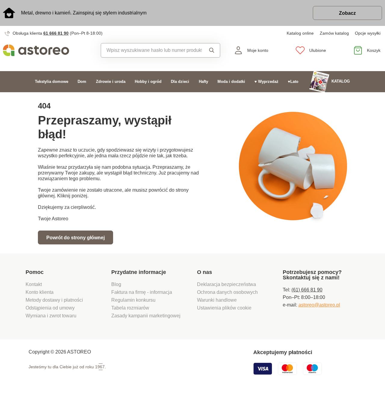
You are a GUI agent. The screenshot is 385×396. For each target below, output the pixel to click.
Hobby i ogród (148, 81)
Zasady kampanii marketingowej (145, 315)
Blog (116, 284)
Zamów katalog (334, 33)
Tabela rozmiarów (130, 307)
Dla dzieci (180, 81)
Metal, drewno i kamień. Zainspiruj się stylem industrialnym (83, 12)
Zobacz (347, 13)
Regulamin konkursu (133, 300)
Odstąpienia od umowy (50, 307)
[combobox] (151, 50)
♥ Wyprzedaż (266, 81)
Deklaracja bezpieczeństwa (226, 284)
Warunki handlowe (217, 300)
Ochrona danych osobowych (227, 292)
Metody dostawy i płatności (55, 300)
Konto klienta (40, 292)
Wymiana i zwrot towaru (52, 315)
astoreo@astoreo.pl (319, 304)
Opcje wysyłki (367, 33)
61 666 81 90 (56, 33)
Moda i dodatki (231, 81)
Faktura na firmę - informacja (141, 292)
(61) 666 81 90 (306, 289)
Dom (82, 81)
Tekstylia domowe (51, 81)
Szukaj (211, 50)
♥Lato (293, 81)
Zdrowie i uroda (110, 81)
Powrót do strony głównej (75, 237)
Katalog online (300, 33)
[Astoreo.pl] (48, 50)
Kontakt (34, 284)
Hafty (203, 81)
